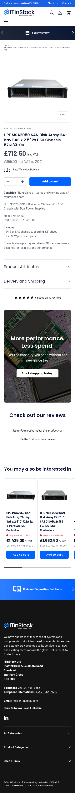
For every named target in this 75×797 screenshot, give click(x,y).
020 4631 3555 (30, 3)
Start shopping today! (37, 373)
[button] (69, 13)
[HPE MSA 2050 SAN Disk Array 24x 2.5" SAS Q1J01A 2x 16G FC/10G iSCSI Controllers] (54, 495)
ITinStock (15, 782)
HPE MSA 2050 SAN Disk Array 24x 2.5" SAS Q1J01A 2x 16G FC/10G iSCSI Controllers (52, 521)
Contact (66, 3)
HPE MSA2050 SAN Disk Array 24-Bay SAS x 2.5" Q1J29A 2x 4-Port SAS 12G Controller (19, 521)
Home (6, 45)
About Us (53, 3)
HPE (6, 128)
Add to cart (50, 181)
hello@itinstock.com (25, 700)
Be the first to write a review (37, 439)
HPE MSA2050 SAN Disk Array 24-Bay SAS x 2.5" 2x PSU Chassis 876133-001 (37, 48)
